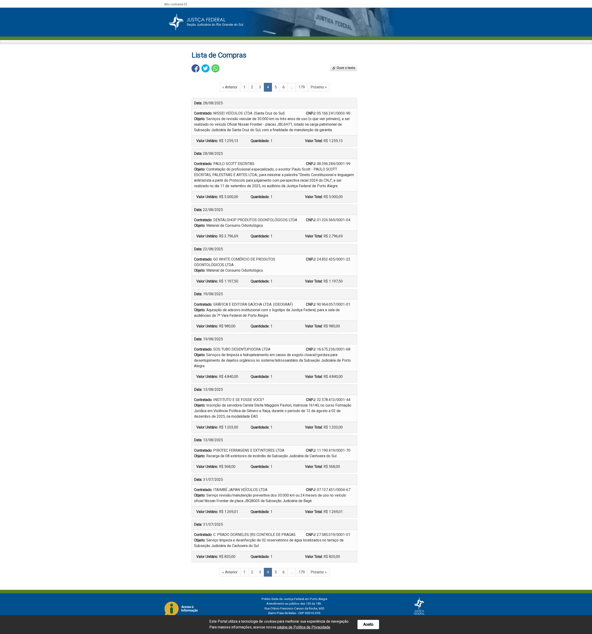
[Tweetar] (205, 68)
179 (302, 87)
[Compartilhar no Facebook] (195, 68)
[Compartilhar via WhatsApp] (215, 68)
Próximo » (319, 87)
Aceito (368, 624)
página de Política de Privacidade (303, 627)
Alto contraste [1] (175, 4)
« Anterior (229, 87)
